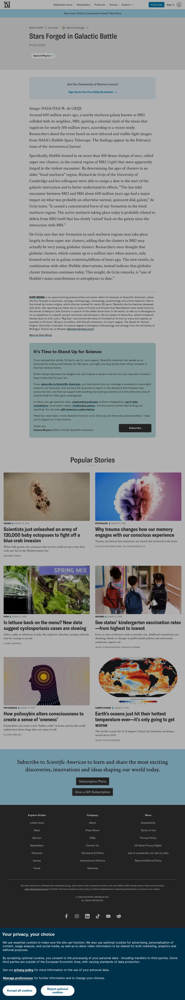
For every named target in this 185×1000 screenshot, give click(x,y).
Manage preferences (18, 978)
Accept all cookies (19, 990)
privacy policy (23, 970)
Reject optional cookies (57, 990)
